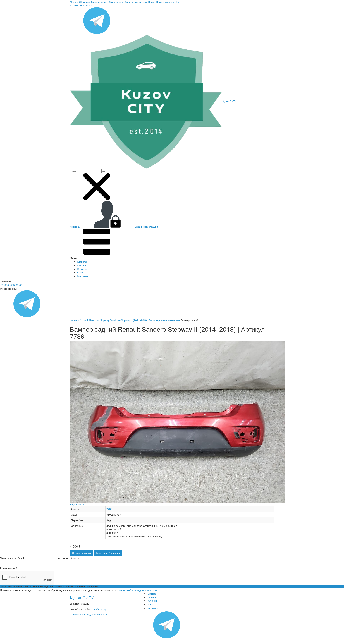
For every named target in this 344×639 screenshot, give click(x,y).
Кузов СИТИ (82, 597)
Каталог (81, 265)
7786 (109, 509)
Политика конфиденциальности (88, 614)
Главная (82, 261)
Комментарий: (9, 568)
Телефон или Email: (12, 558)
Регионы (82, 269)
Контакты (82, 276)
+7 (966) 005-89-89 (81, 5)
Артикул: (64, 558)
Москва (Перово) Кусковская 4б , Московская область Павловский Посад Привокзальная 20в (124, 2)
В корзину (108, 553)
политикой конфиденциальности (138, 590)
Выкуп (80, 272)
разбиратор (99, 609)
